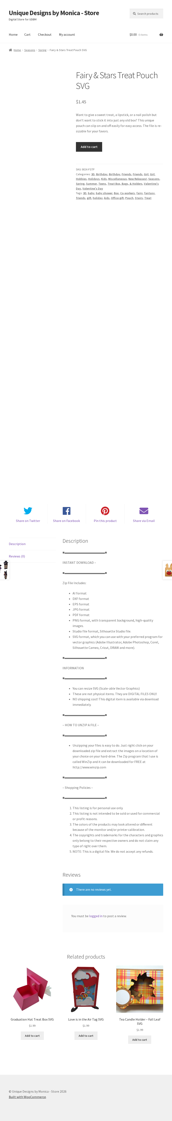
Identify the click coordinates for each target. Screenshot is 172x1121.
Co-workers (127, 193)
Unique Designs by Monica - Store (54, 13)
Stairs (139, 198)
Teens (102, 184)
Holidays (94, 179)
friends (80, 198)
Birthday (101, 174)
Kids (104, 179)
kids (106, 198)
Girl (146, 174)
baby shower (104, 193)
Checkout (45, 34)
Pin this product (105, 521)
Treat (147, 198)
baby (91, 193)
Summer (91, 184)
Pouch (129, 198)
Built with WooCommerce (27, 1097)
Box (116, 193)
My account (67, 34)
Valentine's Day (92, 188)
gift (89, 198)
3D (93, 174)
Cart (27, 34)
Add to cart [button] (32, 1036)
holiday (98, 198)
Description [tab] (17, 544)
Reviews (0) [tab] (17, 556)
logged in (96, 916)
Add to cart (89, 147)
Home (13, 34)
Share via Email (144, 521)
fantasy (149, 193)
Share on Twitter (28, 521)
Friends (126, 174)
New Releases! (137, 179)
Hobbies (81, 179)
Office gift (117, 198)
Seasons (29, 50)
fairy (139, 193)
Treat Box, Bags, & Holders (125, 184)
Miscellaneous (117, 179)
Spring (42, 50)
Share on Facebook (66, 521)
